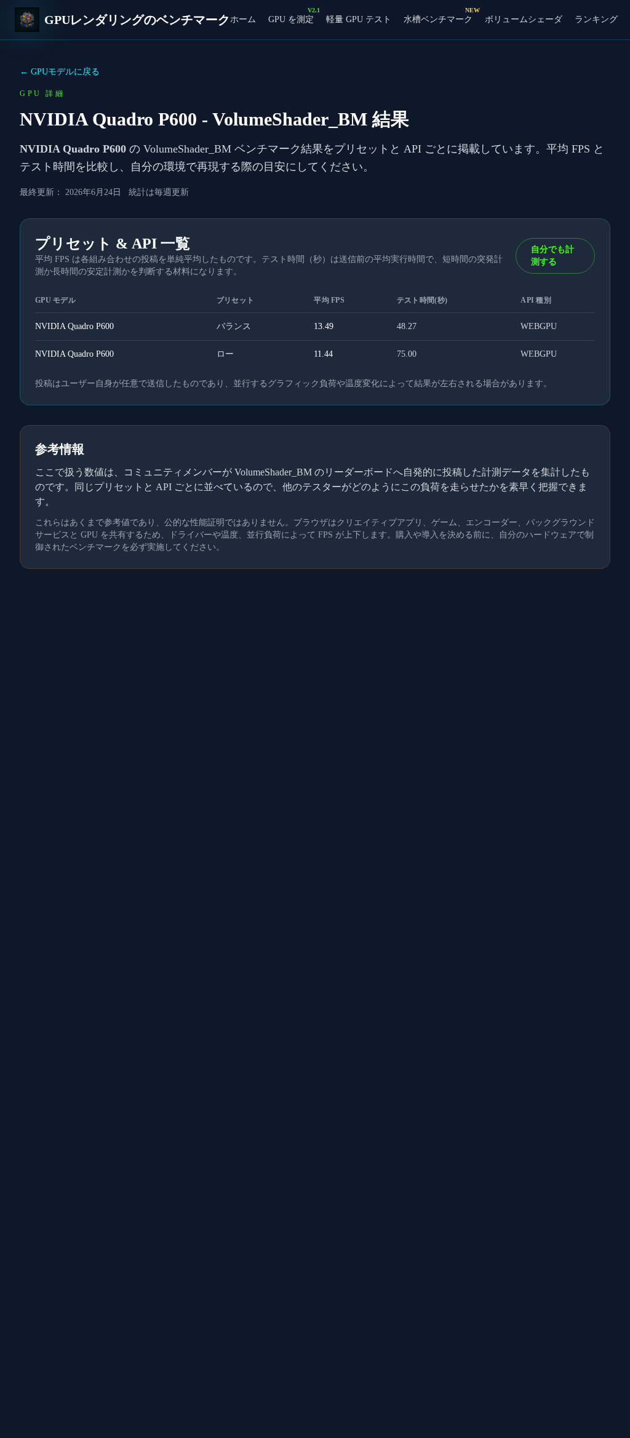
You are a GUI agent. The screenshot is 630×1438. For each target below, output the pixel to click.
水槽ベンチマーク (438, 19)
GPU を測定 (291, 19)
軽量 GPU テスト (358, 19)
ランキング (596, 19)
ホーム (243, 19)
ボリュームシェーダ (523, 19)
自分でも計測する (552, 255)
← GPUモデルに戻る (60, 71)
